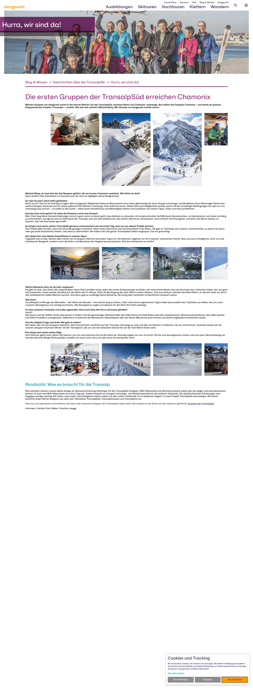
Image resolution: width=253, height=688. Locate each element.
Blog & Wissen (207, 2)
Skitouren (147, 6)
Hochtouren (173, 6)
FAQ (194, 2)
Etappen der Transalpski (201, 403)
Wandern (220, 6)
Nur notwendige (181, 680)
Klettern (197, 6)
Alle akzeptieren (234, 680)
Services (184, 2)
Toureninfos (170, 2)
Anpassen (207, 680)
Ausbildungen (119, 6)
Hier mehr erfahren (176, 673)
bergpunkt (14, 6)
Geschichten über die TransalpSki (79, 82)
